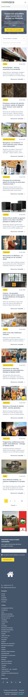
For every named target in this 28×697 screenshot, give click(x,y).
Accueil (3, 6)
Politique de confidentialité (10, 690)
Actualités (3, 597)
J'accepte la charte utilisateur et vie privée (14, 554)
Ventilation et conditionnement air (9, 673)
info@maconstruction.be (9, 587)
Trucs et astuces (5, 671)
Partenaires (4, 599)
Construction (4, 622)
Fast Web (20, 694)
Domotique (4, 625)
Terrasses (3, 665)
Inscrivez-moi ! (7, 559)
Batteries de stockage (6, 614)
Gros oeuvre (4, 637)
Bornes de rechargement (7, 616)
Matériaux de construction (8, 643)
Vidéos (3, 675)
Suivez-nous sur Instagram (11, 682)
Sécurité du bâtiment (6, 661)
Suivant (13, 505)
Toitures (3, 667)
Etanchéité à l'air (5, 631)
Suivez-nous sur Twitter (15, 682)
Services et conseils (6, 663)
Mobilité (3, 647)
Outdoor (3, 649)
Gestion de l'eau (5, 635)
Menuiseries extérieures (7, 645)
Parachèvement (5, 653)
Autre (2, 612)
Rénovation (4, 657)
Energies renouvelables (7, 629)
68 (22, 501)
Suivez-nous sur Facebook (3, 682)
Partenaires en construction (8, 655)
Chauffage (4, 620)
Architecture (4, 610)
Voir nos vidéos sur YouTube (20, 682)
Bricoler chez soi (5, 618)
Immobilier (4, 639)
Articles (3, 595)
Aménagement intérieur (7, 608)
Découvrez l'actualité (17, 79)
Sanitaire (3, 659)
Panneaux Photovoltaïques (8, 651)
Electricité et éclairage (7, 627)
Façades (3, 633)
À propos (3, 601)
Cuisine (3, 623)
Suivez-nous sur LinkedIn (7, 682)
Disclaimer (21, 690)
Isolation (3, 641)
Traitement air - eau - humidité (9, 669)
